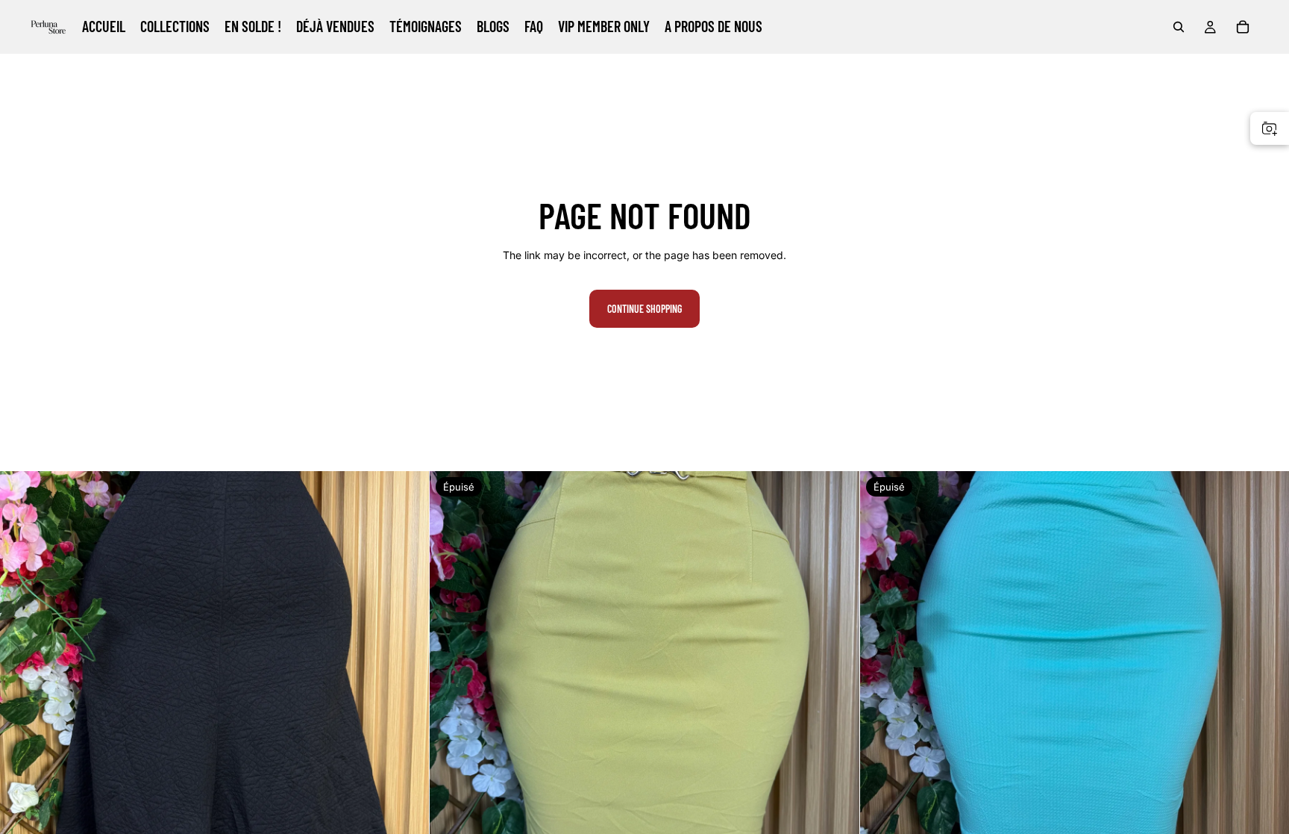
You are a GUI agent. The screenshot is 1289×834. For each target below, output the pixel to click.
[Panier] (1242, 26)
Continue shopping (644, 308)
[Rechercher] (1178, 26)
